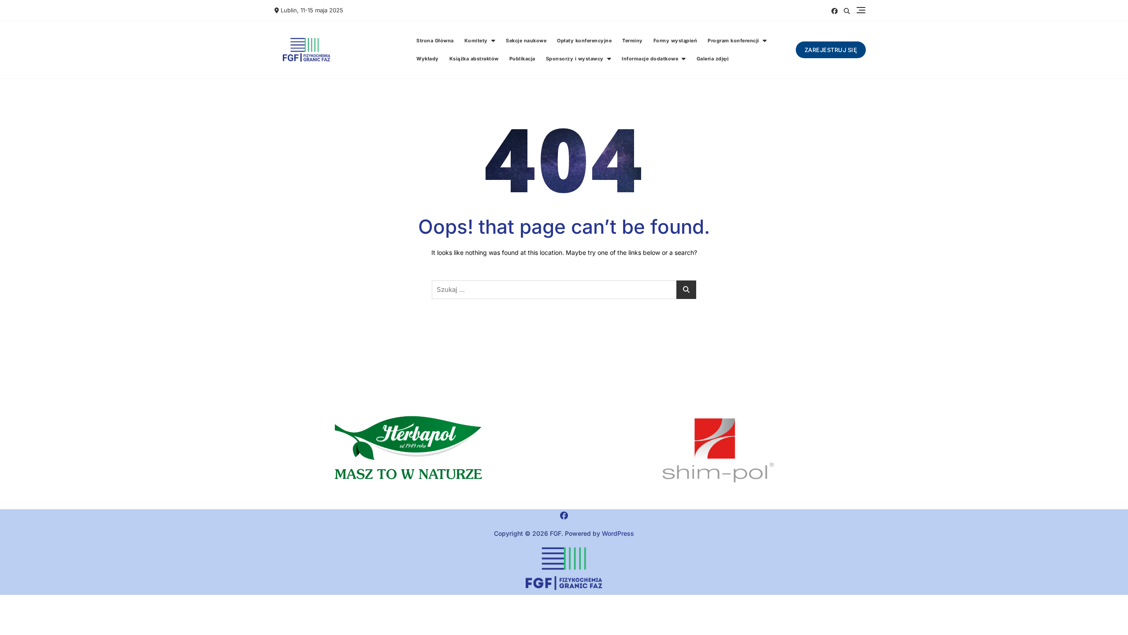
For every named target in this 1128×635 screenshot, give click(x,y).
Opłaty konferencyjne (584, 40)
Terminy (632, 40)
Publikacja (522, 59)
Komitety (476, 40)
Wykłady (427, 59)
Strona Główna (435, 40)
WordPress (618, 533)
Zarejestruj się (831, 49)
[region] (718, 451)
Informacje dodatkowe (650, 59)
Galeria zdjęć (713, 59)
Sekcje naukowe (526, 40)
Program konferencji (733, 40)
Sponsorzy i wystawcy (575, 59)
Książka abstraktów (474, 59)
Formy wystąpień (675, 40)
